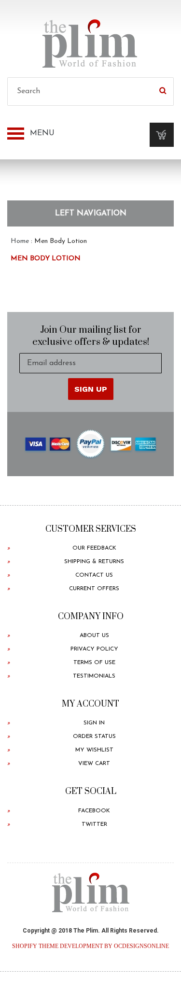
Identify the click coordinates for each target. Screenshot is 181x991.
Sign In (94, 723)
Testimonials (94, 676)
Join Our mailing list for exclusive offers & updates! (90, 336)
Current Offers (94, 589)
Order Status (94, 736)
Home (20, 241)
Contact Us (94, 575)
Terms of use (94, 662)
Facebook (94, 811)
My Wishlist (94, 750)
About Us (94, 635)
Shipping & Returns (94, 562)
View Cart (94, 763)
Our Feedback (94, 548)
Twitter (94, 824)
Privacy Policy (94, 649)
